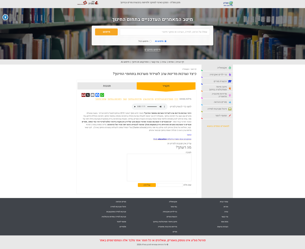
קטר (125, 99)
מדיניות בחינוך (135, 99)
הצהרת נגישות (222, 226)
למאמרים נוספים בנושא (218, 126)
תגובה (188, 152)
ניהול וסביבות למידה (118, 206)
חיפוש (106, 32)
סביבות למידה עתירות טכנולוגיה (114, 216)
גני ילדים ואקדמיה (170, 211)
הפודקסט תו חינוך (140, 62)
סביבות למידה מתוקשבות (116, 211)
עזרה (163, 62)
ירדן (176, 99)
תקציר (166, 86)
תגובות (107, 86)
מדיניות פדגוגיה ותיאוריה (167, 226)
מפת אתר (224, 221)
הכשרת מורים (172, 216)
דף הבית (180, 62)
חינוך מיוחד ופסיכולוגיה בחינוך (165, 221)
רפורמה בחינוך (115, 99)
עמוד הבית (224, 201)
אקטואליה (185, 69)
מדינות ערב (148, 99)
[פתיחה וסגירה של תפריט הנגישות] (5, 17)
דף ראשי (193, 69)
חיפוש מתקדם (152, 49)
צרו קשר (155, 62)
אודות (171, 62)
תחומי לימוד (121, 221)
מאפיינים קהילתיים (164, 99)
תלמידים (122, 226)
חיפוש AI (125, 62)
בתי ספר (174, 206)
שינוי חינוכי (100, 99)
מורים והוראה (121, 201)
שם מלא (187, 185)
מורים (175, 231)
